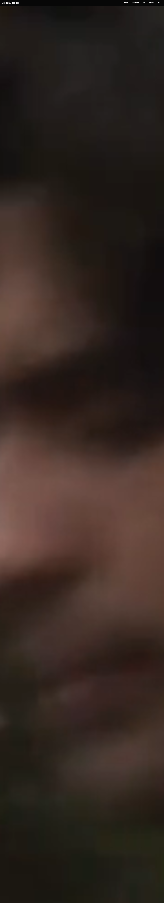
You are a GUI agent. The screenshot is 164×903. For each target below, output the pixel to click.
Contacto (151, 3)
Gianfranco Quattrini (10, 3)
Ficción (126, 3)
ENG (159, 3)
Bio (144, 3)
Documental (135, 3)
